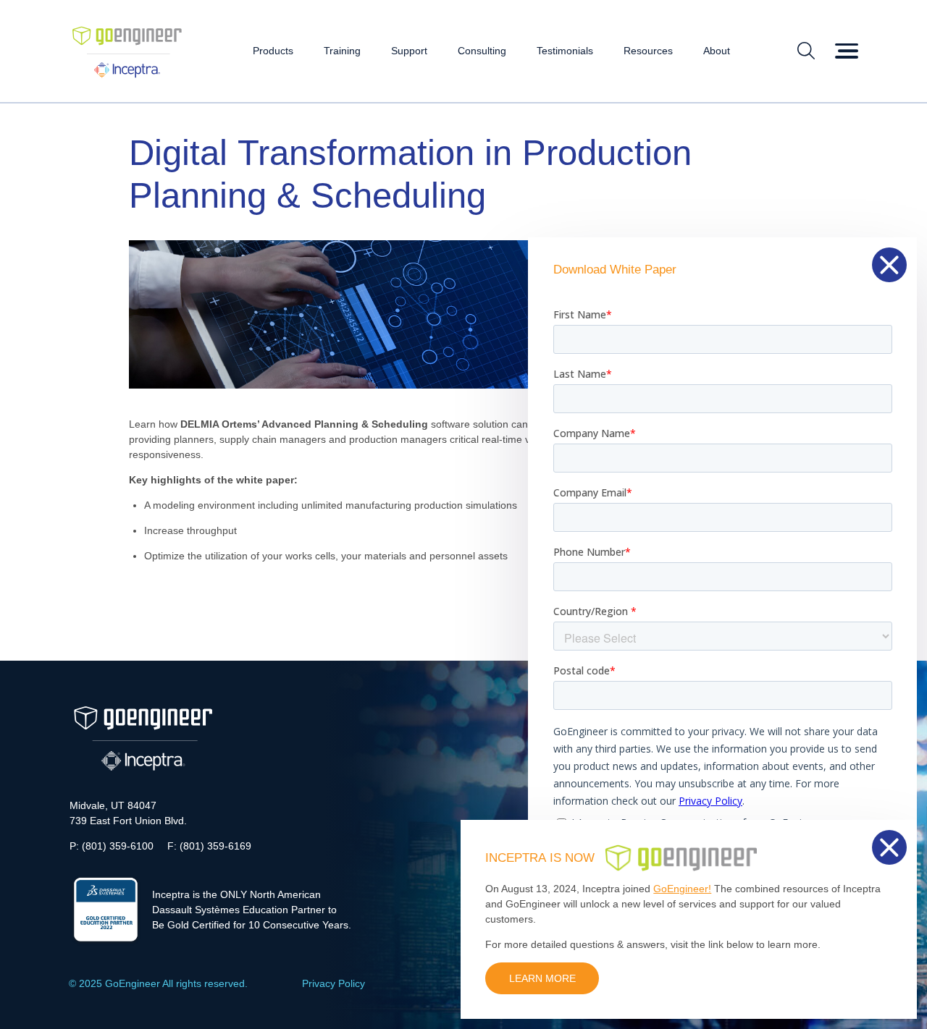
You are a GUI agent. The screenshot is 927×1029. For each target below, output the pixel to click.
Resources (648, 50)
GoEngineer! (682, 888)
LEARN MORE (542, 978)
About (716, 50)
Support (409, 50)
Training (342, 50)
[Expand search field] (806, 51)
